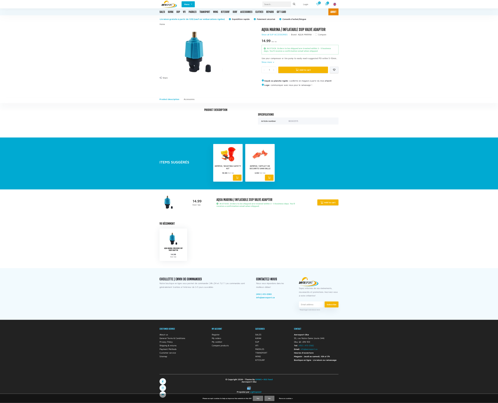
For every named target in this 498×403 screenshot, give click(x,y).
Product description (169, 99)
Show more (267, 62)
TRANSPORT (204, 12)
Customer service (168, 353)
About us (164, 334)
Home (162, 24)
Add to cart (305, 70)
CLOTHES (259, 12)
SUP (178, 12)
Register (216, 334)
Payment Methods (168, 349)
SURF (235, 12)
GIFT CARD (281, 12)
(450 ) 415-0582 (264, 294)
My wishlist (217, 342)
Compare (322, 34)
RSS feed (268, 379)
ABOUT (333, 12)
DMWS (258, 379)
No (269, 398)
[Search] (294, 4)
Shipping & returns (168, 345)
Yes (258, 398)
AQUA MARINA (305, 34)
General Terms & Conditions (172, 338)
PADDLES (192, 12)
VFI (184, 12)
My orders (216, 338)
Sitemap (163, 356)
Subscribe (331, 304)
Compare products (220, 345)
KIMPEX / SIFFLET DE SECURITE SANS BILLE (260, 167)
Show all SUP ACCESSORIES (275, 34)
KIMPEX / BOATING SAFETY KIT (228, 167)
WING (215, 12)
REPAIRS (270, 12)
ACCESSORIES (246, 12)
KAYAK (170, 12)
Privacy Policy (166, 342)
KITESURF (225, 12)
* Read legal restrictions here (309, 310)
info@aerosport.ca (265, 297)
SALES (162, 12)
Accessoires (189, 99)
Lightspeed (255, 392)
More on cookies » (286, 398)
